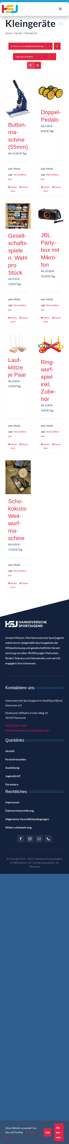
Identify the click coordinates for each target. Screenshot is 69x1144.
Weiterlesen (14, 189)
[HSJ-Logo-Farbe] (10, 6)
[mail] (39, 838)
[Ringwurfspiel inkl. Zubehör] (51, 344)
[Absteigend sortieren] (57, 46)
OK (47, 1132)
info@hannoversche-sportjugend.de (27, 730)
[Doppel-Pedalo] (51, 92)
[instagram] (30, 838)
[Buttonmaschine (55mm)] (18, 99)
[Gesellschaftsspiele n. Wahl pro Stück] (18, 216)
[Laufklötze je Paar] (18, 343)
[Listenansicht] (37, 65)
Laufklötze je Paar (17, 367)
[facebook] (20, 838)
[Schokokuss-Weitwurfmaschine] (18, 477)
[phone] (48, 838)
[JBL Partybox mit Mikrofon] (51, 215)
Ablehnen (58, 1132)
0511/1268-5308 (16, 725)
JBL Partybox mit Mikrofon (50, 250)
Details (25, 187)
